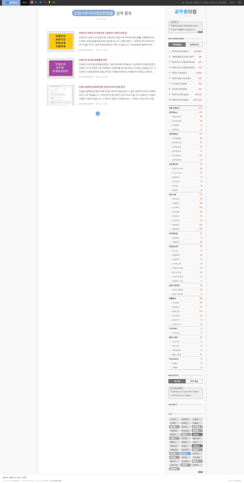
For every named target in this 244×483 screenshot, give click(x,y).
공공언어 (185, 419)
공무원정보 (185, 134)
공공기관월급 (187, 290)
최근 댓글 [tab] (194, 381)
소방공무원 (197, 419)
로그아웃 (18, 477)
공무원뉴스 (185, 112)
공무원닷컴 (13, 2)
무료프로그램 (187, 268)
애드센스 (187, 346)
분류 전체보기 (185, 108)
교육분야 (187, 203)
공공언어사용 (187, 168)
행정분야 (187, 229)
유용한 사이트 (187, 281)
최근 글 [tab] (177, 381)
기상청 (173, 423)
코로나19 (173, 465)
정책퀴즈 (187, 129)
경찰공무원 (185, 442)
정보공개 (187, 220)
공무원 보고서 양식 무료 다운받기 (186, 391)
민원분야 (187, 216)
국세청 (173, 457)
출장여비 (196, 438)
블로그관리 (185, 337)
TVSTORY (185, 328)
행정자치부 (185, 453)
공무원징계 (187, 151)
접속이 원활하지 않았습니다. (184, 29)
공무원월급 (187, 138)
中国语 (187, 367)
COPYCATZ (237, 480)
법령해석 (187, 177)
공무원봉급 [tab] (177, 44)
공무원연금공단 (175, 453)
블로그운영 (187, 354)
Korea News (185, 359)
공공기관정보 (185, 285)
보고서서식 (187, 173)
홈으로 (5, 477)
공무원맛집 (185, 233)
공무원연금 (187, 147)
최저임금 (185, 431)
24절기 (173, 442)
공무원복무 (187, 155)
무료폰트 (173, 431)
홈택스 (195, 461)
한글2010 (187, 255)
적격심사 (173, 446)
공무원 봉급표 (186, 427)
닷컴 (185, 11)
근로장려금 (185, 457)
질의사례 (185, 194)
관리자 (231, 2)
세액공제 (173, 450)
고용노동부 (174, 438)
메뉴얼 (187, 186)
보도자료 (187, 181)
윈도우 (173, 461)
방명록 (11, 477)
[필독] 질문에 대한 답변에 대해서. (185, 26)
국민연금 (187, 315)
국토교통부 (185, 434)
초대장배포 (187, 350)
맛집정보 (187, 238)
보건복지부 (197, 431)
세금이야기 (187, 324)
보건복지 (187, 207)
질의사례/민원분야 (86, 50)
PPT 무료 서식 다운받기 (182, 395)
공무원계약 (187, 160)
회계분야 (187, 225)
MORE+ (200, 32)
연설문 (187, 190)
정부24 (184, 465)
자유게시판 (188, 2)
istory (45, 480)
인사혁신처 (197, 453)
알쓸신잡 (187, 311)
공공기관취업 (187, 294)
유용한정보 (187, 116)
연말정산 (206, 2)
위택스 (195, 442)
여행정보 (187, 242)
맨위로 (24, 477)
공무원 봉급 (174, 434)
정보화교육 (185, 246)
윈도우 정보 (187, 272)
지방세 (184, 446)
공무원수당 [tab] (194, 44)
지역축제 (187, 125)
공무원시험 (187, 121)
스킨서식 (187, 341)
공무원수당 (213, 2)
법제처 (195, 450)
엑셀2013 (187, 259)
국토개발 (187, 212)
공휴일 (195, 423)
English (187, 363)
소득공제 (185, 461)
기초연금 (196, 457)
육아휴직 (185, 450)
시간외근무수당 (175, 419)
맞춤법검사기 (198, 2)
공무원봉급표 (222, 2)
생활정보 (185, 298)
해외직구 (187, 320)
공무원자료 (185, 164)
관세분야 (187, 199)
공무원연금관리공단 (186, 423)
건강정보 (187, 303)
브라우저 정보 (187, 277)
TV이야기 (187, 333)
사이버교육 (187, 264)
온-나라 (187, 251)
